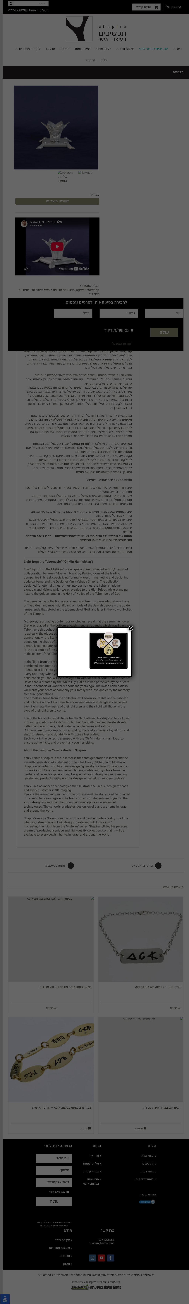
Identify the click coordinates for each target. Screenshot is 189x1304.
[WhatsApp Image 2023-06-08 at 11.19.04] (109, 633)
